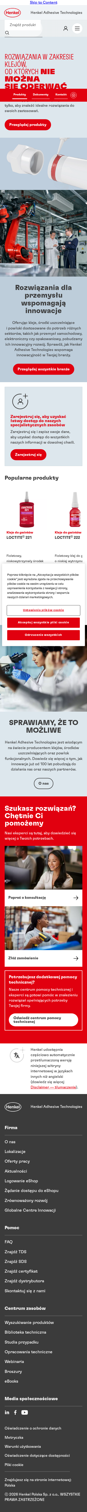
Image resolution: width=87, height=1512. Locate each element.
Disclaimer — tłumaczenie (53, 1087)
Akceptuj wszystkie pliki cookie (43, 622)
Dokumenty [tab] (40, 94)
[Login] (65, 28)
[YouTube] (24, 1412)
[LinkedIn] (7, 1412)
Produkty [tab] (19, 94)
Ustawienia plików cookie (43, 610)
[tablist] (40, 95)
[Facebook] (15, 1412)
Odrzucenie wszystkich (43, 635)
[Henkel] (13, 1107)
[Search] (8, 33)
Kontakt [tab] (61, 94)
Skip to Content (43, 2)
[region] (43, 605)
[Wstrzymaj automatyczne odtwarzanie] (73, 95)
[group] (43, 113)
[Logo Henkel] (12, 12)
